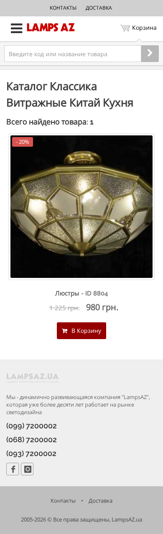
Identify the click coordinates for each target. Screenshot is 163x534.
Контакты (63, 7)
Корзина (144, 27)
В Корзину (85, 330)
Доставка (99, 7)
